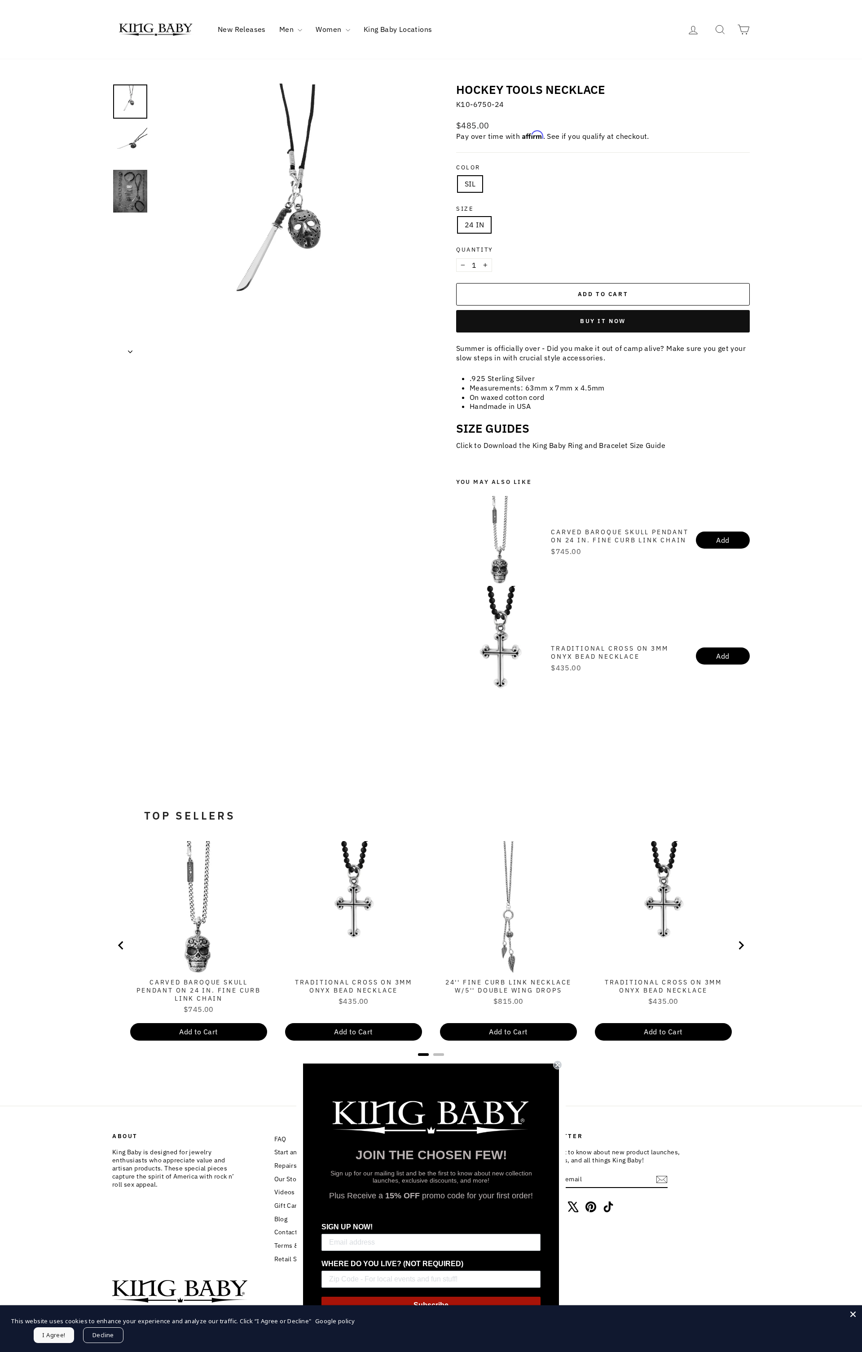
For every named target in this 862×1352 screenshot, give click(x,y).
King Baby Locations (398, 29)
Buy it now (603, 321)
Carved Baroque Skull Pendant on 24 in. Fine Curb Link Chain (619, 536)
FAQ (280, 1139)
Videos (284, 1192)
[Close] (853, 1314)
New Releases (242, 29)
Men (287, 29)
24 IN (474, 224)
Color (468, 167)
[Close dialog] (557, 1064)
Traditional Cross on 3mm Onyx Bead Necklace (609, 652)
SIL (470, 183)
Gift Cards (289, 1205)
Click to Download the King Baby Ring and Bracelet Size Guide (560, 445)
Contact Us (290, 1232)
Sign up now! (347, 1227)
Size (465, 209)
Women (329, 29)
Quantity (474, 249)
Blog (281, 1219)
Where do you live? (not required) (392, 1264)
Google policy (335, 1321)
